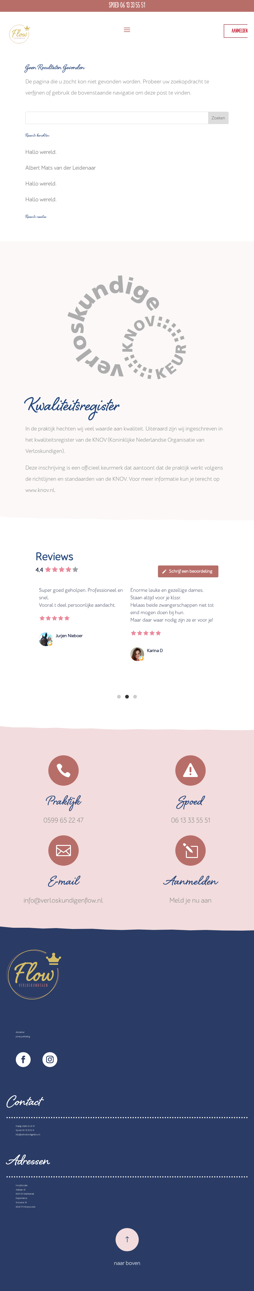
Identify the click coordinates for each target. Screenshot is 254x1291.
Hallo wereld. (41, 152)
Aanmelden (190, 883)
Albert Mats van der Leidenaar (60, 168)
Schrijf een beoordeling (190, 571)
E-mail (63, 883)
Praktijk (63, 803)
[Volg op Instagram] (49, 1059)
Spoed (190, 803)
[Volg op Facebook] (23, 1059)
